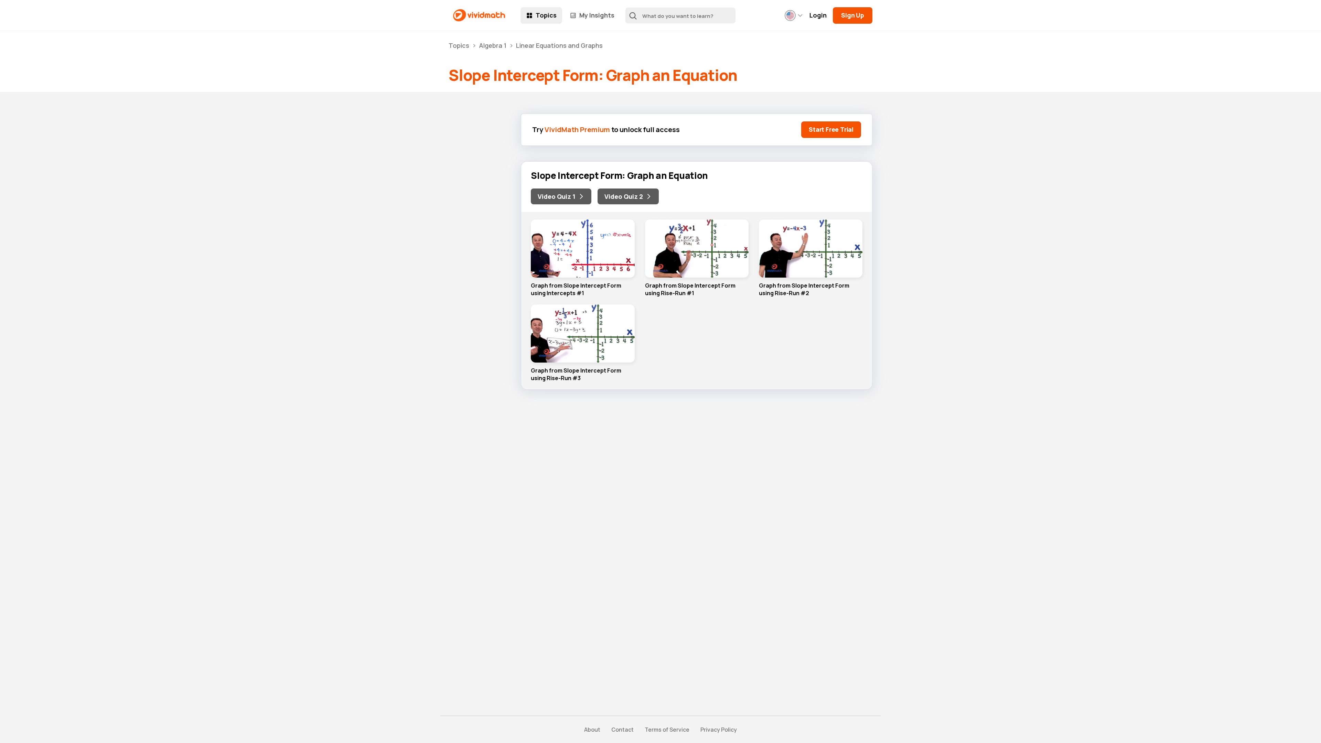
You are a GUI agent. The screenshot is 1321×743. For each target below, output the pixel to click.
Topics (546, 15)
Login (818, 15)
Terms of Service (667, 729)
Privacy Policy (718, 729)
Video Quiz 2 (623, 196)
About (592, 729)
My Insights (596, 15)
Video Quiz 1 (557, 196)
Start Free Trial (831, 129)
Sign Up (852, 15)
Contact (622, 729)
